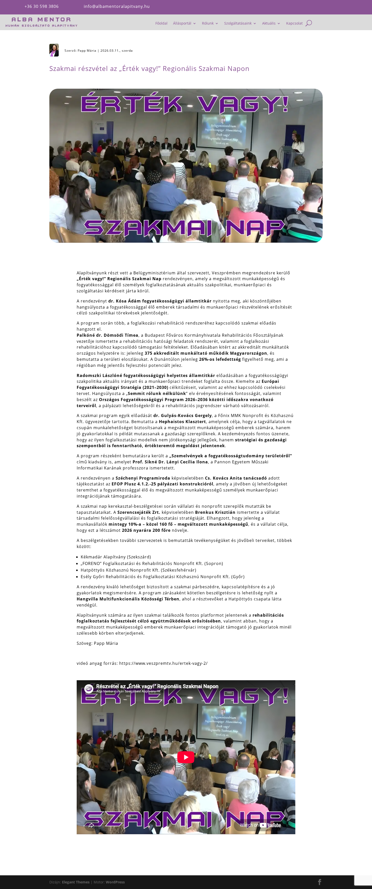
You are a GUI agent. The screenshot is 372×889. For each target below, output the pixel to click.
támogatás (333, 7)
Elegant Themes (76, 882)
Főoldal (161, 24)
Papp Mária (87, 50)
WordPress (115, 882)
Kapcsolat (294, 24)
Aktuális (269, 24)
